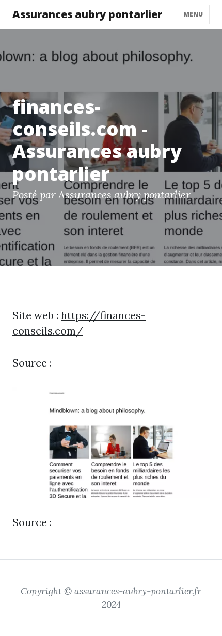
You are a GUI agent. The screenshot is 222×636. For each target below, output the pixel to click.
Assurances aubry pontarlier (87, 14)
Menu (193, 14)
